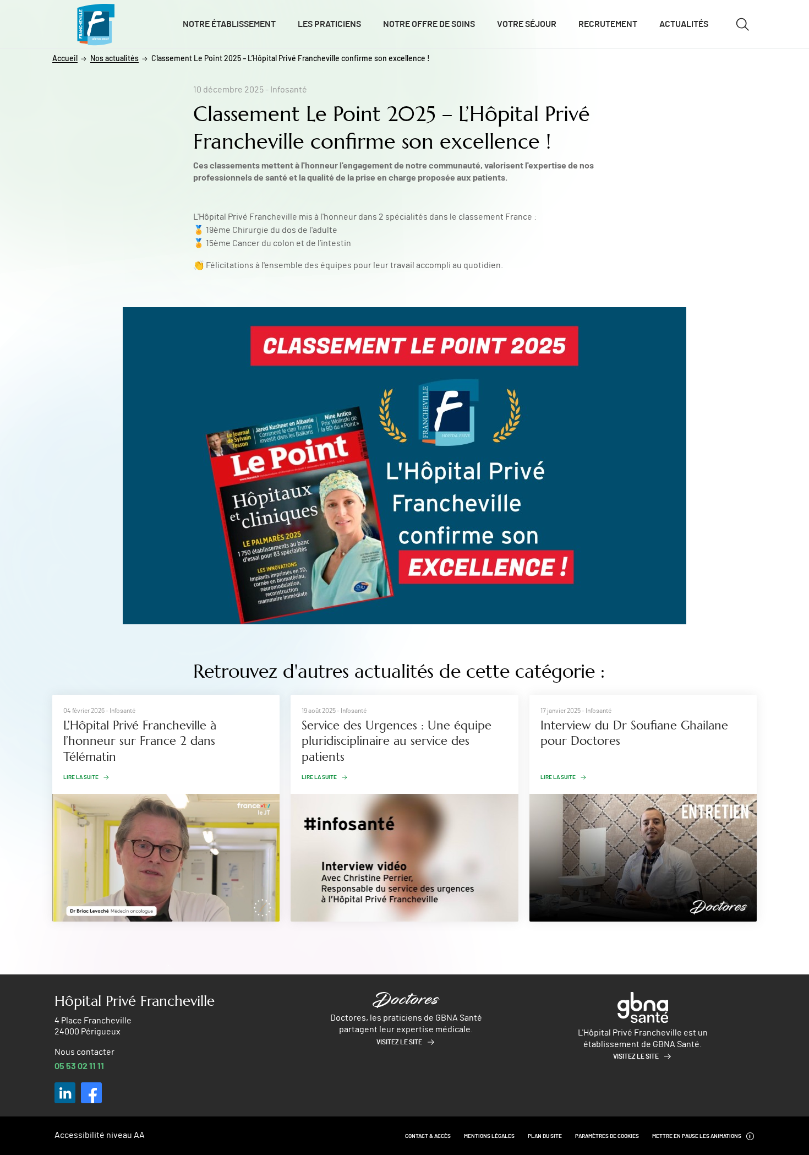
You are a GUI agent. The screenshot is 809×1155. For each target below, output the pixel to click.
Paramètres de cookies (607, 1136)
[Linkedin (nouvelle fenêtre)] (64, 1092)
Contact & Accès (428, 1136)
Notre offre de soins (429, 24)
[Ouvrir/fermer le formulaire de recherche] (742, 24)
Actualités (683, 24)
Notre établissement (229, 24)
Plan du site (545, 1136)
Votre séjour (526, 24)
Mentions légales (489, 1136)
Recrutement (607, 24)
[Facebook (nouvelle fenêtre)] (91, 1092)
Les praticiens (329, 24)
